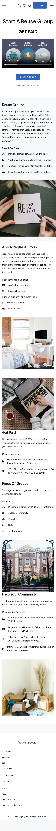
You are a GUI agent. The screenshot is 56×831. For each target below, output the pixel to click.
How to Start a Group (28, 85)
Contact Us (7, 768)
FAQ (4, 794)
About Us (6, 757)
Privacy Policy (8, 799)
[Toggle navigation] (52, 5)
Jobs (4, 763)
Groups (5, 781)
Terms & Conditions (11, 805)
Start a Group (28, 77)
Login (40, 5)
